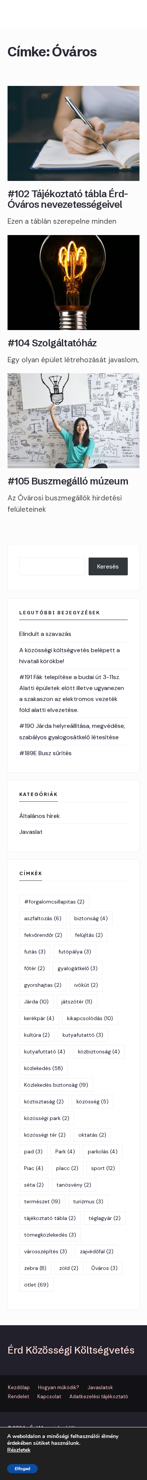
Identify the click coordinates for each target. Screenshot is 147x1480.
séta (34, 1184)
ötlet (36, 1284)
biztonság (91, 918)
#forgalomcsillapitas (54, 901)
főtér (34, 968)
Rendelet (18, 1396)
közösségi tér (45, 1134)
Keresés (108, 566)
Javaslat (31, 832)
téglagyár (105, 1218)
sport (103, 1168)
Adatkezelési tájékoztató (98, 1396)
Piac (33, 1168)
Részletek (19, 1450)
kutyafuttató (44, 1051)
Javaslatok (100, 1387)
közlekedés (43, 1068)
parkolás (103, 1151)
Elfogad (22, 1469)
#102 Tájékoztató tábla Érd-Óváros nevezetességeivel (68, 199)
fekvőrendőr (43, 935)
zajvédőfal (96, 1251)
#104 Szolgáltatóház (52, 343)
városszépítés (45, 1251)
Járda (36, 1001)
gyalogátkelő (78, 968)
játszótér (76, 1001)
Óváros (104, 1268)
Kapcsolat (49, 1396)
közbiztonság (99, 1051)
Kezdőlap (19, 1387)
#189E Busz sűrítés (45, 753)
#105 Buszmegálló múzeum (68, 481)
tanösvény (74, 1184)
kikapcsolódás (90, 1018)
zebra (35, 1268)
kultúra (37, 1034)
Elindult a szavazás (45, 634)
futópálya (74, 951)
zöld (68, 1268)
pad (33, 1151)
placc (67, 1168)
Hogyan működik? (58, 1387)
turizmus (88, 1201)
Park (65, 1151)
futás (35, 951)
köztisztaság (44, 1101)
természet (42, 1201)
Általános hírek (39, 816)
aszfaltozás (42, 918)
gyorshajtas (42, 984)
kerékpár (39, 1018)
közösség (93, 1101)
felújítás (89, 935)
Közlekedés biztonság (56, 1084)
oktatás (92, 1134)
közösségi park (46, 1118)
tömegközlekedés (50, 1234)
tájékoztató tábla (50, 1218)
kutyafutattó (83, 1034)
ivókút (86, 984)
